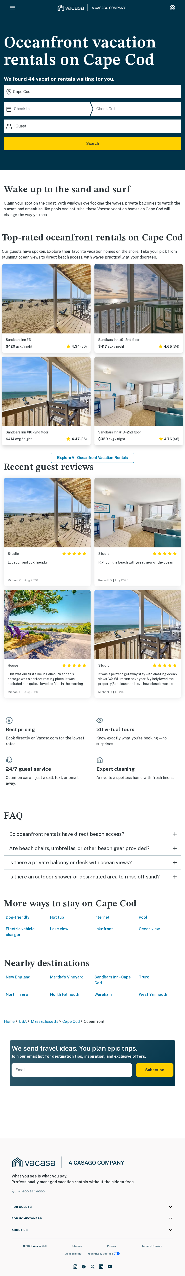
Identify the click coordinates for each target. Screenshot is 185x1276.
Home (9, 1021)
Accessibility (73, 1253)
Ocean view (149, 929)
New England (18, 977)
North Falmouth (64, 994)
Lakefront (103, 929)
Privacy (111, 1245)
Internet (102, 917)
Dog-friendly (17, 917)
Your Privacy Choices (100, 1253)
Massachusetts (44, 1021)
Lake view (59, 929)
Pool (143, 917)
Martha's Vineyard (67, 977)
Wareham (103, 994)
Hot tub (57, 917)
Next (87, 299)
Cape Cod (71, 1021)
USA (23, 1021)
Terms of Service (151, 1245)
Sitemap (77, 1245)
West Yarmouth (153, 994)
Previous (6, 299)
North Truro (17, 994)
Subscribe (154, 1070)
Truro (144, 977)
